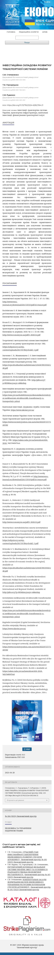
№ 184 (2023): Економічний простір (21, 816)
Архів (44, 32)
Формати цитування (15, 800)
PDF (28, 749)
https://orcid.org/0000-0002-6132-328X (14, 80)
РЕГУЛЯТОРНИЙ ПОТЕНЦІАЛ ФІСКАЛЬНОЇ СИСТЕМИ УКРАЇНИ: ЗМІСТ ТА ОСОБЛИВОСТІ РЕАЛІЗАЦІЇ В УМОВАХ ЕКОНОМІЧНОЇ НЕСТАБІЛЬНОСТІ (28, 871)
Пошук (27, 42)
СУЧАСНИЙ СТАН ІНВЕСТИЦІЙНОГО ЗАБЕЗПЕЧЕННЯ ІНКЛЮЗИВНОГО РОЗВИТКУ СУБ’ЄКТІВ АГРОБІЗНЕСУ (25, 856)
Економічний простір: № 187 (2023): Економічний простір (29, 875)
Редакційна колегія (29, 32)
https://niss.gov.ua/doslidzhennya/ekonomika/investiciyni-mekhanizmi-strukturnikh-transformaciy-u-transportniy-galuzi (27, 398)
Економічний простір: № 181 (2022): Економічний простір (29, 888)
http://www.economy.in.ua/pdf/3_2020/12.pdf (21, 335)
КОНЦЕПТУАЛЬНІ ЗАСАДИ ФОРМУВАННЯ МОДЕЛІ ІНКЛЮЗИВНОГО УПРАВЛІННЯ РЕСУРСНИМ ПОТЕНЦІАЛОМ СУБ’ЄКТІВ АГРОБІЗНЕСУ (27, 883)
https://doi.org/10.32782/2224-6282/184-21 (25, 105)
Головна (11, 32)
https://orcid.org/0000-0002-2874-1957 (14, 100)
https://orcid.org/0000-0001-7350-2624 (14, 90)
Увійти (47, 2)
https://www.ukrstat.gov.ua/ (22, 410)
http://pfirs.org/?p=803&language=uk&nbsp (21, 592)
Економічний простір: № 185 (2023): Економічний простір (27, 860)
